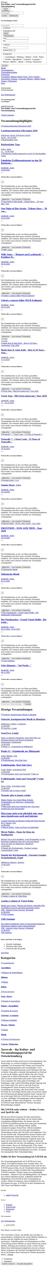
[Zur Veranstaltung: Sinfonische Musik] (9, 569)
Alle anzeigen (6, 932)
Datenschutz (11, 1207)
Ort (4, 48)
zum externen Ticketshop (21, 199)
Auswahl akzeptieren (24, 1264)
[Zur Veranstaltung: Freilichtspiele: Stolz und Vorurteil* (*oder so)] (20, 774)
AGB (8, 1211)
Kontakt (9, 1205)
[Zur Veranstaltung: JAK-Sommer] (7, 914)
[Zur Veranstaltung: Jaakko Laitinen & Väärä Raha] (14, 896)
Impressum (10, 1209)
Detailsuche (14, 16)
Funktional (8, 1259)
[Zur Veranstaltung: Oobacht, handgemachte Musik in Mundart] (18, 715)
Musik (20, 62)
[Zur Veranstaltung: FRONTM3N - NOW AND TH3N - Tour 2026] (20, 524)
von (4, 38)
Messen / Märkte (33, 79)
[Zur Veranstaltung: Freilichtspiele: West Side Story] (14, 760)
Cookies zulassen (8, 1264)
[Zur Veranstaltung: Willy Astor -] (7, 250)
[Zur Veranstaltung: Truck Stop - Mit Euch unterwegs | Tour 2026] (19, 391)
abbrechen (5, 199)
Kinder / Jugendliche (13, 59)
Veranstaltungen (7, 70)
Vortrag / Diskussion (34, 62)
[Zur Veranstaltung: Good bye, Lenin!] (9, 728)
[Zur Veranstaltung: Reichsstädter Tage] (9, 140)
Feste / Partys (38, 57)
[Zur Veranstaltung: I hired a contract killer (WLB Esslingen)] (18, 296)
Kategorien (5, 74)
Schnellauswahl (9, 31)
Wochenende (8, 36)
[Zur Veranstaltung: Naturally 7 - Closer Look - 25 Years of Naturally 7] (22, 434)
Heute (6, 33)
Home (3, 68)
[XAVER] (4, 2)
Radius (5, 50)
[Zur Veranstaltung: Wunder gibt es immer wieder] (13, 791)
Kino (3, 83)
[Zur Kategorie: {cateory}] (7, 963)
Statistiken (8, 1261)
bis (4, 41)
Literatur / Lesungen (32, 59)
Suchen (4, 66)
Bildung (20, 57)
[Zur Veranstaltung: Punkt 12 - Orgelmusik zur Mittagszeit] (17, 747)
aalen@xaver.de (12, 1195)
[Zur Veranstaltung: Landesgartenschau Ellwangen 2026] (16, 126)
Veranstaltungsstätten (9, 72)
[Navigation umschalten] (12, 11)
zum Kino (5, 953)
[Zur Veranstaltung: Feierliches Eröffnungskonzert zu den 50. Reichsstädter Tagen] (24, 156)
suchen (4, 16)
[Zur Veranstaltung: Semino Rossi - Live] (10, 480)
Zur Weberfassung (8, 95)
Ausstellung (10, 57)
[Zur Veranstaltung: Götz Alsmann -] (8, 661)
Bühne (28, 57)
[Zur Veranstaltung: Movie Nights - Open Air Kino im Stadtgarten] (20, 827)
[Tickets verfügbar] (2, 172)
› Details (10, 1254)
